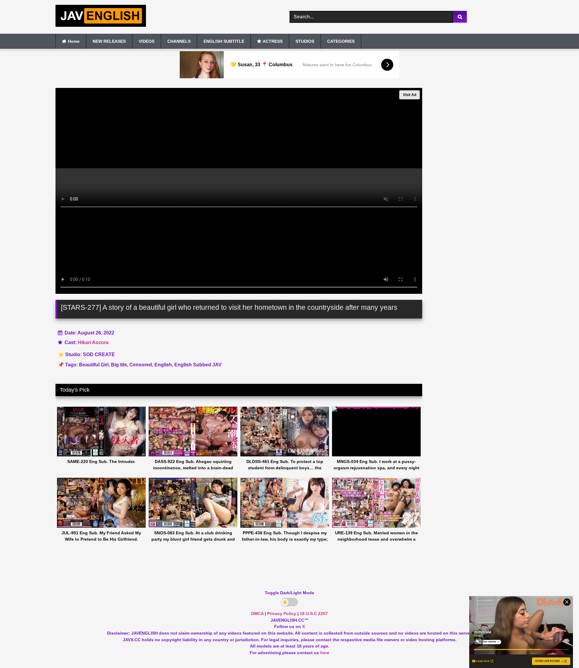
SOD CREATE (99, 354)
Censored (140, 364)
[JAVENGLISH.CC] (100, 17)
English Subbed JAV (198, 364)
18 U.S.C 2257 (314, 613)
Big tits (119, 364)
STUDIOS (305, 41)
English (163, 364)
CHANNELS (179, 41)
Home (74, 41)
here (324, 652)
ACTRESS (273, 41)
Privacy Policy (281, 613)
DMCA (257, 613)
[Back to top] (560, 650)
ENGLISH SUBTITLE (224, 41)
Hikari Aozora (93, 342)
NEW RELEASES (109, 41)
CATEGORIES (341, 41)
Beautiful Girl (94, 364)
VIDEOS (146, 41)
